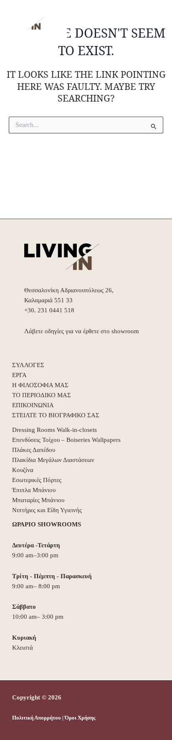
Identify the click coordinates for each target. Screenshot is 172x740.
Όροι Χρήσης (80, 717)
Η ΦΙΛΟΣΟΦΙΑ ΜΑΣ (40, 385)
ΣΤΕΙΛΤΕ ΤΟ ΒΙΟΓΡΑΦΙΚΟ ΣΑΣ (55, 415)
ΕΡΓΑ (19, 375)
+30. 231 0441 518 (49, 310)
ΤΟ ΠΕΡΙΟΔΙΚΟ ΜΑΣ (41, 395)
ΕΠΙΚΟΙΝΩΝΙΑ (33, 405)
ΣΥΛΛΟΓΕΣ (28, 365)
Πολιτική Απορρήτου (36, 717)
